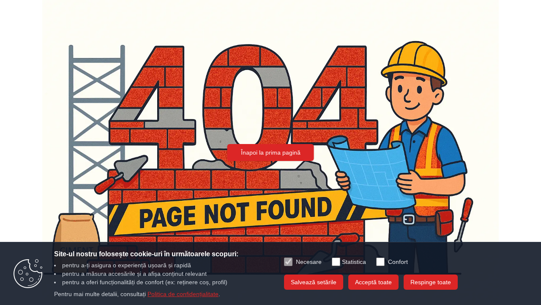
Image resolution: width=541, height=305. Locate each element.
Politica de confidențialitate (183, 294)
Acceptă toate (373, 282)
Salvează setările (313, 282)
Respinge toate (430, 282)
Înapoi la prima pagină (271, 152)
